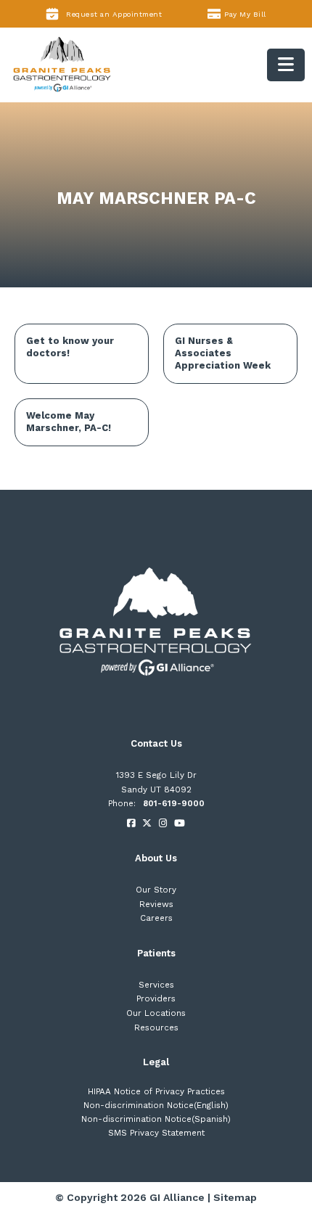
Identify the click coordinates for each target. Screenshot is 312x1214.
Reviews (156, 904)
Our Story (156, 890)
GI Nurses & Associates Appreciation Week (223, 353)
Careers (156, 918)
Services (156, 985)
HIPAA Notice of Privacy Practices (156, 1091)
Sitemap (235, 1197)
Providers (156, 998)
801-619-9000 (174, 803)
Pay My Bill (245, 14)
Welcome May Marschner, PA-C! (68, 421)
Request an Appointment (114, 14)
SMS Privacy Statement (156, 1133)
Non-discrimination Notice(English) (156, 1105)
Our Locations (156, 1013)
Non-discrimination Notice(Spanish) (156, 1119)
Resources (156, 1027)
